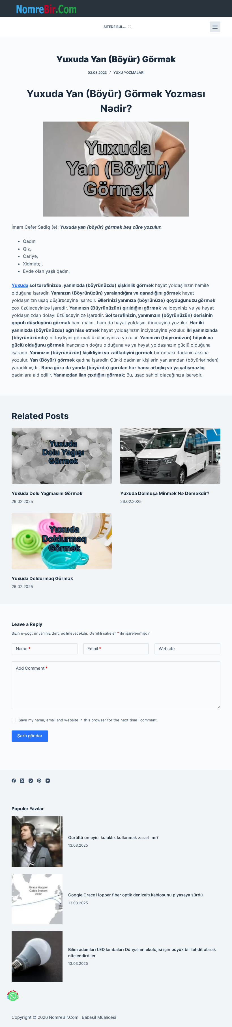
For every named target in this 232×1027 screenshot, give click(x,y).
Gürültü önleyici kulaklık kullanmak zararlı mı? (113, 837)
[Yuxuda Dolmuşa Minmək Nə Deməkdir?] (170, 456)
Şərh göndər (29, 735)
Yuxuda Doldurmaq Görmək (42, 578)
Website (167, 648)
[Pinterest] (39, 781)
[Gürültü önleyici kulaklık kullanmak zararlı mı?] (37, 841)
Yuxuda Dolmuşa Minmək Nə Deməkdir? (164, 493)
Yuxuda (20, 285)
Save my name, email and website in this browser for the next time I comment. (88, 720)
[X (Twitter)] (22, 781)
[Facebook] (14, 781)
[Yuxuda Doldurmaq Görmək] (62, 541)
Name (23, 648)
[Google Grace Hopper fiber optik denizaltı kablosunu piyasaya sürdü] (37, 899)
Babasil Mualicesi (99, 1017)
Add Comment (32, 668)
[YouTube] (48, 781)
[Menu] (215, 26)
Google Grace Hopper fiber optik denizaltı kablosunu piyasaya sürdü (135, 894)
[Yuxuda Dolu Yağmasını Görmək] (62, 456)
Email (94, 648)
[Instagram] (31, 781)
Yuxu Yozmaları (128, 72)
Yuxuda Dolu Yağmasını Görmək (47, 493)
